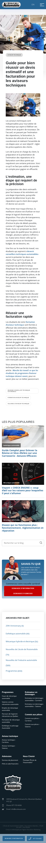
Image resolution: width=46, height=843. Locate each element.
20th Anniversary (13, 625)
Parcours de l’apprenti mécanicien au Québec (10, 715)
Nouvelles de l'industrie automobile (21, 660)
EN (33, 4)
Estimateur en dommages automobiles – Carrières (34, 699)
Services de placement (10, 760)
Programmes (11, 671)
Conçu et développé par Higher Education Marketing (23, 829)
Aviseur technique (14, 55)
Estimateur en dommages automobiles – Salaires (34, 705)
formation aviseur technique (18, 397)
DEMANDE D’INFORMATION (23, 588)
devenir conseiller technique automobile (19, 391)
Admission (7, 756)
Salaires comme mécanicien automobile (10, 703)
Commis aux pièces (33, 715)
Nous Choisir (29, 756)
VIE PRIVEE (26, 827)
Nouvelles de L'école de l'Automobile (22, 649)
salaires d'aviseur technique (18, 403)
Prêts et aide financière (10, 764)
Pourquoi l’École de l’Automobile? (29, 761)
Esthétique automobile (16, 633)
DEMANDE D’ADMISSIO (23, 593)
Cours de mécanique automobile (9, 697)
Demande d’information (14, 838)
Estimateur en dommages (31, 693)
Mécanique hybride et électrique (20, 641)
